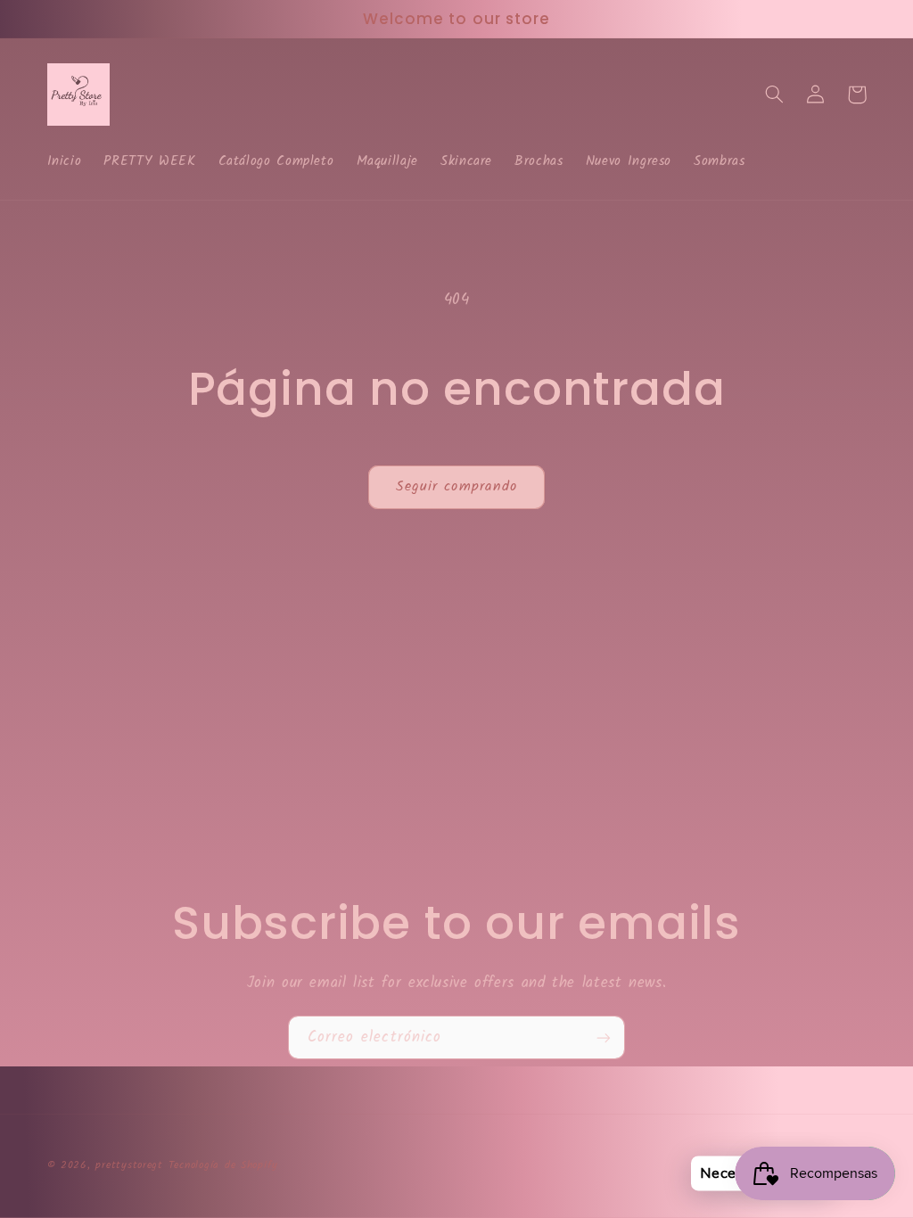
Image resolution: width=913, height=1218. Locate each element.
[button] (774, 94)
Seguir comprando (456, 486)
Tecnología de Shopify (223, 1165)
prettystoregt (129, 1165)
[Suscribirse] (603, 1037)
